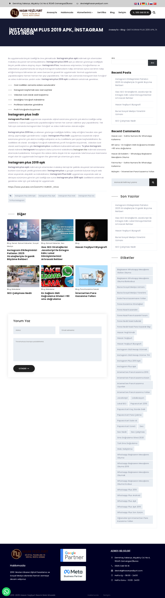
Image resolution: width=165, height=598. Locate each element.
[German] (143, 3)
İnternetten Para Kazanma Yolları (85, 294)
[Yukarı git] (159, 592)
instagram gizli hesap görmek (132, 349)
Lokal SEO (121, 403)
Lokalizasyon (138, 398)
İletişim (106, 595)
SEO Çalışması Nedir (19, 293)
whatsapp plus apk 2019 (129, 506)
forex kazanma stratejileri (130, 304)
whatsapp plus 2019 (127, 489)
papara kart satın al (127, 420)
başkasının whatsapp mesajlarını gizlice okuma (133, 271)
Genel (14, 243)
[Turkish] (155, 3)
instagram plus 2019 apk (25, 196)
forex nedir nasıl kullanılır (129, 321)
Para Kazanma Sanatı (89, 289)
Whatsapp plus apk (126, 501)
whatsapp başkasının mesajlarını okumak (133, 474)
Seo (62, 243)
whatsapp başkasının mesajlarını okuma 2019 (133, 465)
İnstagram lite (80, 149)
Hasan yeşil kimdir (126, 332)
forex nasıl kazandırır (127, 309)
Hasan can (117, 136)
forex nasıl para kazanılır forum (132, 315)
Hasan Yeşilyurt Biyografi (91, 247)
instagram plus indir (67, 196)
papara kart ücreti (126, 426)
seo (142, 426)
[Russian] (151, 3)
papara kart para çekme (129, 415)
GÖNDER (23, 368)
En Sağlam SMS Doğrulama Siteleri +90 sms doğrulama (55, 296)
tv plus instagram (16, 200)
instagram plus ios (86, 196)
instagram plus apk (47, 196)
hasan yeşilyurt (124, 338)
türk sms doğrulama (127, 443)
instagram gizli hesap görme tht (133, 355)
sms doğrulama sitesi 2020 (130, 437)
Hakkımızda (93, 595)
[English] (135, 3)
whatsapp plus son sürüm (130, 512)
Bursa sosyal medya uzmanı (131, 287)
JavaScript (122, 398)
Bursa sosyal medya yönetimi (131, 292)
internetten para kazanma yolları (133, 392)
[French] (139, 3)
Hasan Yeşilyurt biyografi (129, 343)
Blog (9, 243)
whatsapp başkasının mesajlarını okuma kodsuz (133, 482)
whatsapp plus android (128, 495)
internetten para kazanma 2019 (132, 372)
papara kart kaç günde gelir (131, 409)
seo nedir (122, 432)
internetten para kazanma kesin (133, 377)
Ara (113, 58)
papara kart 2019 (139, 403)
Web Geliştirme (125, 449)
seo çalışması (138, 432)
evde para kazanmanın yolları (131, 298)
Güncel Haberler (25, 243)
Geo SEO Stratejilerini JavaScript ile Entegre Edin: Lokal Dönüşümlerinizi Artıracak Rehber (133, 95)
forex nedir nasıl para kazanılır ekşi (133, 326)
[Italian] (147, 3)
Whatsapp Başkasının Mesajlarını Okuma (133, 456)
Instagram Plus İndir (19, 119)
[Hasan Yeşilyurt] (26, 16)
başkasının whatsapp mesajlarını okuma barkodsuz (133, 280)
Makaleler (16, 289)
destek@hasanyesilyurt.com (94, 3)
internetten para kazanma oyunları (130, 385)
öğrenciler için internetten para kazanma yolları (132, 519)
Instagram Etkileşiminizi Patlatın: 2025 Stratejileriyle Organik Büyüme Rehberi (22, 255)
